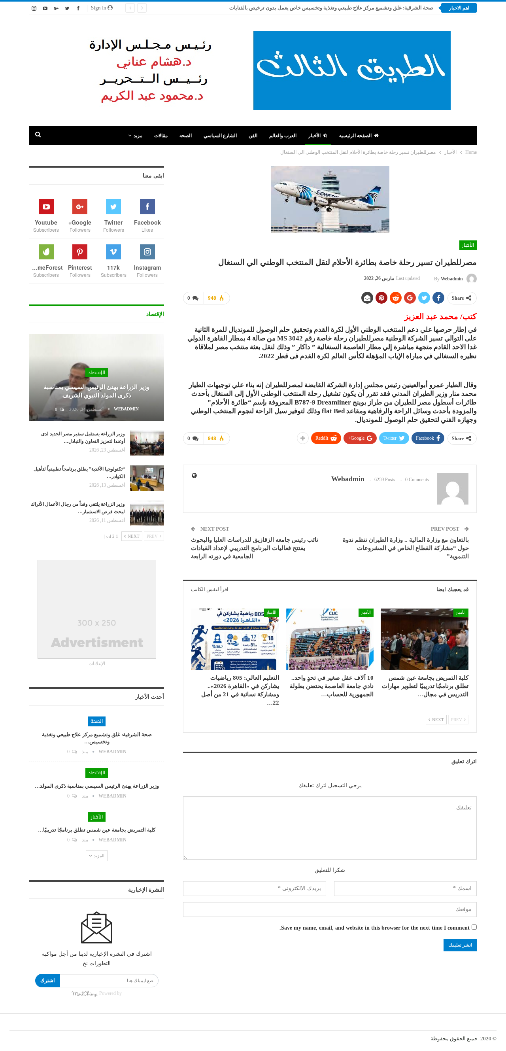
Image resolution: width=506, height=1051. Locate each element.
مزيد (138, 135)
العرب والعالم (282, 135)
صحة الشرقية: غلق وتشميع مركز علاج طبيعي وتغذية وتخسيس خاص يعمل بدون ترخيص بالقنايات (330, 8)
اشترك (47, 980)
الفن (253, 135)
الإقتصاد (96, 372)
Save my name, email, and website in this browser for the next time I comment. (374, 928)
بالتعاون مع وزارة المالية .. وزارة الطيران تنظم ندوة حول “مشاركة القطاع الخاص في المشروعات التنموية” (406, 548)
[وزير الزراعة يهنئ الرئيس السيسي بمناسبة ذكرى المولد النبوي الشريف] (96, 377)
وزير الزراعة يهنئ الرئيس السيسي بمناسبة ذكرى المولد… (97, 786)
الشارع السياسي (220, 135)
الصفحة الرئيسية (355, 135)
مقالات (161, 135)
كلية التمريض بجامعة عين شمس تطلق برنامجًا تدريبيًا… (96, 830)
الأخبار (314, 135)
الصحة (185, 135)
